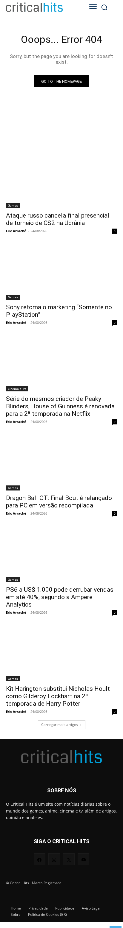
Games (13, 205)
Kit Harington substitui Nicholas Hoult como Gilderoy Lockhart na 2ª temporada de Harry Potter (58, 696)
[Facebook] (39, 859)
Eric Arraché (16, 231)
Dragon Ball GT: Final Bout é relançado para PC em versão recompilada (59, 501)
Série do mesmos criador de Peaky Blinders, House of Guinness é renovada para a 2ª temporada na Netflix (60, 406)
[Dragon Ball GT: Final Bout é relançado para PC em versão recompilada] (61, 462)
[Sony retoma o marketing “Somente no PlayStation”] (61, 272)
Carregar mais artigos (59, 724)
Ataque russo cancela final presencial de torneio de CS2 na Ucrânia (57, 219)
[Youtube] (83, 859)
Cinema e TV (17, 389)
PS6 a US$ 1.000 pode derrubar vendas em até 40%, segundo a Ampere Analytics (59, 597)
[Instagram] (54, 859)
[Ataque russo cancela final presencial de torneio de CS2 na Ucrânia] (61, 180)
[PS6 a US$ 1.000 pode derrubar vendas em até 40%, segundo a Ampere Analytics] (61, 554)
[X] (69, 859)
